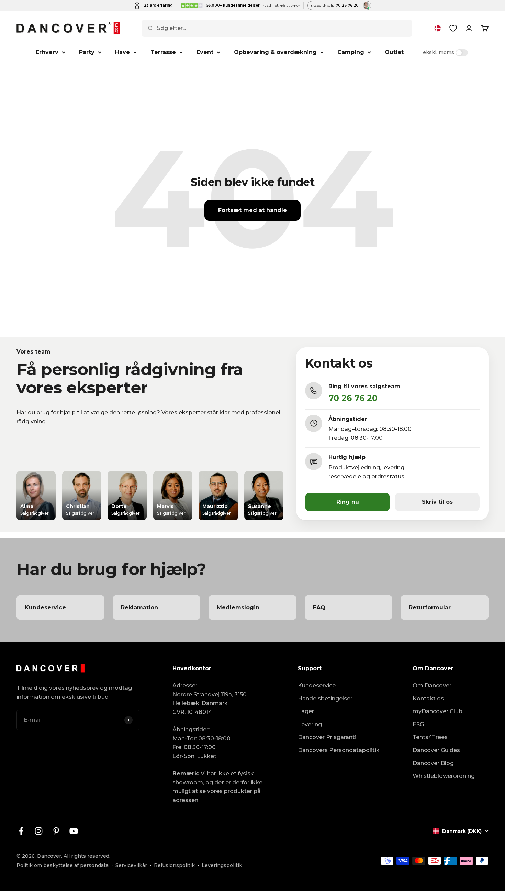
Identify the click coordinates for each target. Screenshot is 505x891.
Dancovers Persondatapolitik (339, 750)
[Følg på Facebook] (21, 831)
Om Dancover (432, 685)
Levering (310, 724)
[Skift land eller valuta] (437, 28)
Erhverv (47, 52)
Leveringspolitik (222, 865)
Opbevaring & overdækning (275, 52)
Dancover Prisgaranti (327, 737)
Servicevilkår (131, 865)
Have (122, 52)
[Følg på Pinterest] (56, 831)
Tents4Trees (430, 737)
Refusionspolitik (174, 865)
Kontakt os (428, 698)
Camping (350, 52)
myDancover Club (437, 711)
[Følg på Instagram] (38, 831)
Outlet (394, 52)
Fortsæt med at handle (252, 210)
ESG (418, 724)
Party (86, 52)
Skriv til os (437, 502)
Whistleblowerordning (444, 776)
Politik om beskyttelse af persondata (62, 865)
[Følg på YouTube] (73, 831)
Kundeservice (317, 685)
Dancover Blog (433, 763)
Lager (306, 711)
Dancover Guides (436, 750)
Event (205, 52)
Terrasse (163, 52)
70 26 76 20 (353, 398)
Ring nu (347, 502)
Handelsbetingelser (325, 698)
